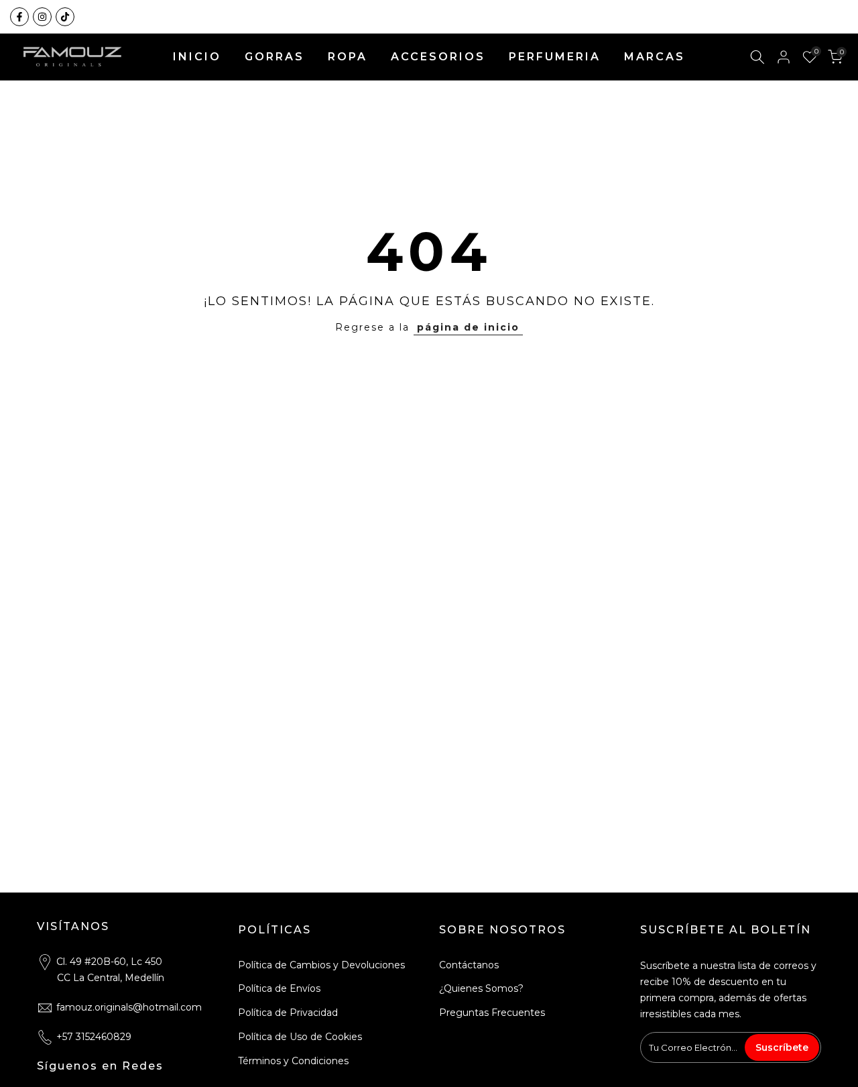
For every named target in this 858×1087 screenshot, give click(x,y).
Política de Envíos (279, 988)
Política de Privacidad (288, 1013)
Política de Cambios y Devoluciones (321, 965)
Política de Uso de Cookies (300, 1037)
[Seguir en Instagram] (42, 16)
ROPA (347, 56)
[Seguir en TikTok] (65, 16)
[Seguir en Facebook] (19, 16)
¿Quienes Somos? (481, 988)
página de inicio (468, 327)
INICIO (197, 56)
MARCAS (654, 56)
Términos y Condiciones (293, 1061)
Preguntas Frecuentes (492, 1013)
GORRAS (274, 56)
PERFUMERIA (555, 56)
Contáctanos (469, 965)
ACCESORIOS (438, 56)
